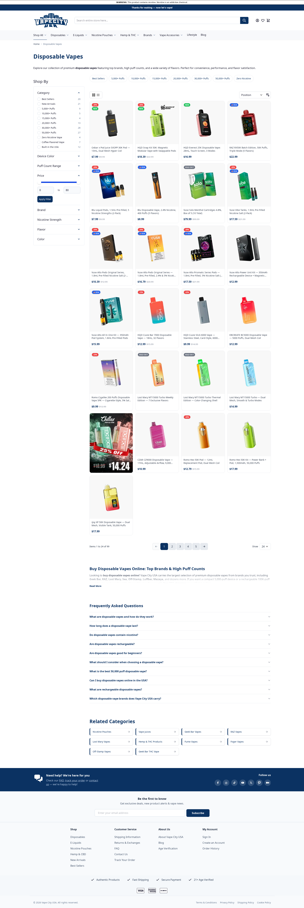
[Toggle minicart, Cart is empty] (268, 20)
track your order (75, 780)
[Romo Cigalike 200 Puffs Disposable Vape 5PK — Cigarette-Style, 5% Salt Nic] (111, 372)
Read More (95, 586)
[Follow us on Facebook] (218, 783)
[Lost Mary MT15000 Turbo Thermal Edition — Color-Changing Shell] (203, 372)
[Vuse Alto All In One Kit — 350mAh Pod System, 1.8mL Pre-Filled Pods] (111, 310)
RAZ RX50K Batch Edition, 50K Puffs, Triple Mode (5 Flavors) (248, 149)
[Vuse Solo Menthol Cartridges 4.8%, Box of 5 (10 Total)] (203, 185)
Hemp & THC (128, 35)
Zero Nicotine (243, 78)
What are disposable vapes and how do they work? (122, 616)
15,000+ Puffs (159, 78)
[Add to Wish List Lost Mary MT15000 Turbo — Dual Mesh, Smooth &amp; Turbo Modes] (265, 355)
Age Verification (168, 848)
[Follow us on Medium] (267, 783)
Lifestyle (192, 35)
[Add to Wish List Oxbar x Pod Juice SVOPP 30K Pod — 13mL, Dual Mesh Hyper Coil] (127, 106)
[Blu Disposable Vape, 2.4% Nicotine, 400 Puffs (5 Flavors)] (157, 185)
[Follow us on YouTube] (243, 783)
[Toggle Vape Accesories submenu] (181, 35)
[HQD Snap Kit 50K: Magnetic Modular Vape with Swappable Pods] (157, 122)
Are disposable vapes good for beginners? (116, 653)
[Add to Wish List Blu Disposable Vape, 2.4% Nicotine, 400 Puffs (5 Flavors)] (173, 168)
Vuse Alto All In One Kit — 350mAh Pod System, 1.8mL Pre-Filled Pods (110, 336)
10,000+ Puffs (138, 78)
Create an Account (214, 842)
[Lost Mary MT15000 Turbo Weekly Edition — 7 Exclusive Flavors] (157, 372)
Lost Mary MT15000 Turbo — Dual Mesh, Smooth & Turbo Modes (247, 399)
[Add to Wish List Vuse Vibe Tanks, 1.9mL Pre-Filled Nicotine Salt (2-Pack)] (265, 168)
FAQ (61, 780)
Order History (211, 848)
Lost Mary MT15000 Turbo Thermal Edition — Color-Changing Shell (202, 399)
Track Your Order (124, 860)
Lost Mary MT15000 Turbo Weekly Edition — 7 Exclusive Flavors (155, 399)
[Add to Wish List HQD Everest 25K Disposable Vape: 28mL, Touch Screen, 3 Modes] (219, 106)
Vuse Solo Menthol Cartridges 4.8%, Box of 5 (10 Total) (203, 211)
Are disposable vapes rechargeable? (112, 644)
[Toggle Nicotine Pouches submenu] (115, 35)
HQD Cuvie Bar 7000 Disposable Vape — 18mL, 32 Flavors (155, 336)
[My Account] (257, 20)
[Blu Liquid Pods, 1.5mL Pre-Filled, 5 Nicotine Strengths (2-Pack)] (111, 185)
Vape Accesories (169, 35)
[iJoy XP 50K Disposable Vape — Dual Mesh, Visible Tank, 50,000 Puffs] (111, 497)
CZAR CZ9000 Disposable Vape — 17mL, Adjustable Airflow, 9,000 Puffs (155, 461)
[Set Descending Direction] (268, 95)
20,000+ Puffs (180, 78)
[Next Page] (204, 546)
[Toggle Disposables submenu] (67, 35)
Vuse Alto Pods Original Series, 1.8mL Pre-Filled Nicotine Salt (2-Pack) (109, 274)
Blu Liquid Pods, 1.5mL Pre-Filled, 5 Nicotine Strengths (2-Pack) (110, 211)
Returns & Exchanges (127, 842)
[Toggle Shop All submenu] (45, 35)
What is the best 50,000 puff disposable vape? (118, 671)
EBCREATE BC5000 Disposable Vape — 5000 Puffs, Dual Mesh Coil (248, 336)
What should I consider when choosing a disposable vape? (126, 662)
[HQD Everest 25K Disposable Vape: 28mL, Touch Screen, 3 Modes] (203, 122)
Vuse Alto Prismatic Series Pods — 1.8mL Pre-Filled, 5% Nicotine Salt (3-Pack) (203, 274)
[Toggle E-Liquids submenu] (86, 35)
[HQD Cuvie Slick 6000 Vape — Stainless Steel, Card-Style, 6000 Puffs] (203, 310)
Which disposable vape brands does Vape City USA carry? (125, 698)
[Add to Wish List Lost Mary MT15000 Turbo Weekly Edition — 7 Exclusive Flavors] (173, 355)
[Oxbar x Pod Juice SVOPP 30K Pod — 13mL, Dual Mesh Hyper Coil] (111, 122)
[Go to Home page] (50, 20)
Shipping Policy (245, 902)
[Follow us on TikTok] (234, 783)
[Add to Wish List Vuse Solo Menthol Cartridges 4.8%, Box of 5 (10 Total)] (219, 168)
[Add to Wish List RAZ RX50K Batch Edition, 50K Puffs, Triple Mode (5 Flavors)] (265, 106)
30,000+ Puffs (201, 78)
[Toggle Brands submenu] (154, 35)
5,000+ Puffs (117, 78)
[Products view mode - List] (98, 95)
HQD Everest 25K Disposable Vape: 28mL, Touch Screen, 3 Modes (202, 149)
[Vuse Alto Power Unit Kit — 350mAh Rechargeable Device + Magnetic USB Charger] (249, 247)
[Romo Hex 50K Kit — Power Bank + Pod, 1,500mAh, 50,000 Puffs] (249, 434)
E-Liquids (78, 35)
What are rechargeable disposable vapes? (116, 689)
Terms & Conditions (206, 902)
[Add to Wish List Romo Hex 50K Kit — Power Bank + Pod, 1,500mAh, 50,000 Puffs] (265, 418)
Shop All (38, 35)
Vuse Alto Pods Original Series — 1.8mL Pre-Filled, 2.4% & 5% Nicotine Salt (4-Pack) (157, 274)
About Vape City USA (170, 837)
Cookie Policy (264, 902)
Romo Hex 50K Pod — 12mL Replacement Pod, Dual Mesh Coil (202, 461)
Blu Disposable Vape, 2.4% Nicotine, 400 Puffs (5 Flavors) (157, 211)
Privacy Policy (227, 902)
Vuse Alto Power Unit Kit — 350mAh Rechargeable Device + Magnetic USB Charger (248, 274)
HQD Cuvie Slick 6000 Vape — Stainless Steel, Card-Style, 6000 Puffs (201, 336)
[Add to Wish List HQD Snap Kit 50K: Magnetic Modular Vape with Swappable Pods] (173, 106)
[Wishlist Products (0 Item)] (262, 20)
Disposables (58, 35)
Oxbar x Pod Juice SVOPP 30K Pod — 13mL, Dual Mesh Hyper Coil (111, 149)
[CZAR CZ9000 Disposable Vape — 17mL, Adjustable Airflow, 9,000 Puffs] (157, 434)
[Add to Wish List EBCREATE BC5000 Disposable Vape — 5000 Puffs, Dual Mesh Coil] (265, 293)
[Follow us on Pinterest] (259, 783)
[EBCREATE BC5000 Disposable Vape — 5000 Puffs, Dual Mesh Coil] (249, 310)
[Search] (244, 20)
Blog (203, 35)
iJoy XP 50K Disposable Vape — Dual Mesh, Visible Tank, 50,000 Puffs (111, 524)
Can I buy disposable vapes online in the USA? (119, 680)
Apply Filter (45, 199)
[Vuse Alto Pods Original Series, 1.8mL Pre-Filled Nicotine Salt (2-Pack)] (111, 247)
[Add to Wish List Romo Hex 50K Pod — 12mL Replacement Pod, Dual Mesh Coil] (219, 418)
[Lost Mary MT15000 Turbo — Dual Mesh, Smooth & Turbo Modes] (249, 372)
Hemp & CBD (78, 854)
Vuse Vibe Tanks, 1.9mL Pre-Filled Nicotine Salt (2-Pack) (247, 211)
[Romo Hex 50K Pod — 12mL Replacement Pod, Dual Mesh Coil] (203, 434)
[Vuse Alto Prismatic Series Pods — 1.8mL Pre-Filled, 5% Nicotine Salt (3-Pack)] (203, 247)
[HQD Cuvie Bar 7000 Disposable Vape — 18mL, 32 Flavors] (157, 310)
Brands (147, 35)
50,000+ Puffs (222, 78)
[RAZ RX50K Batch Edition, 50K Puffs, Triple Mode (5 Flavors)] (249, 122)
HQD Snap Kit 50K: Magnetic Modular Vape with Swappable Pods (157, 149)
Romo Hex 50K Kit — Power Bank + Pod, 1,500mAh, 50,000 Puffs (247, 461)
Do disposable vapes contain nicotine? (114, 635)
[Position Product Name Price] (252, 95)
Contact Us (121, 854)
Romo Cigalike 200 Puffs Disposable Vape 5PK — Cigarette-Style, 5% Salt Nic (111, 399)
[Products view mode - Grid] (94, 95)
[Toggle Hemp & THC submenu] (138, 35)
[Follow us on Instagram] (226, 783)
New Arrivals (78, 860)
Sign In (207, 837)
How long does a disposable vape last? (114, 626)
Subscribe (198, 813)
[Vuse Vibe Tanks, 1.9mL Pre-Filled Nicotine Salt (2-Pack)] (249, 185)
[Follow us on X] (251, 783)
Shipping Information (127, 837)
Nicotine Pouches (102, 35)
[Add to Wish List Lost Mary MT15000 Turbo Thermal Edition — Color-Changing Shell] (219, 355)
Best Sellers (98, 78)
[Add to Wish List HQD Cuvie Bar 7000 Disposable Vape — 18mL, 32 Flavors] (173, 293)
